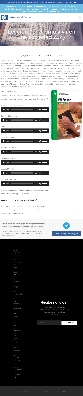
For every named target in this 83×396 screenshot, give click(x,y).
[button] (80, 17)
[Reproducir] (4, 109)
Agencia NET (61, 392)
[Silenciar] (40, 109)
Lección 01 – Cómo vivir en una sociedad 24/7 (19, 200)
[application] (25, 109)
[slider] (45, 109)
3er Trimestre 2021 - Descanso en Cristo (49, 56)
